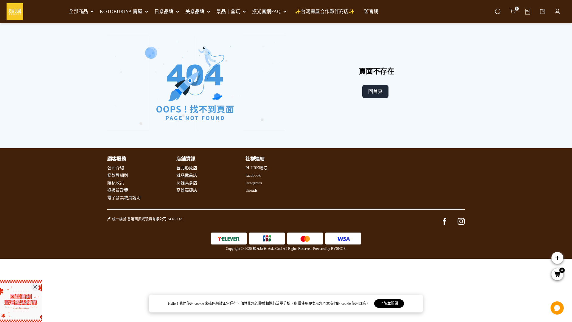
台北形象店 (186, 168)
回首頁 (375, 91)
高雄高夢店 (186, 183)
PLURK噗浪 (256, 168)
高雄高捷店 (186, 190)
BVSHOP (338, 249)
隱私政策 (115, 183)
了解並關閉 (389, 303)
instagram (253, 183)
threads (251, 190)
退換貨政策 (117, 190)
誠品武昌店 (186, 175)
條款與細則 (117, 175)
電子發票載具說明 (124, 198)
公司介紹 (115, 168)
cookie (200, 303)
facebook (253, 175)
